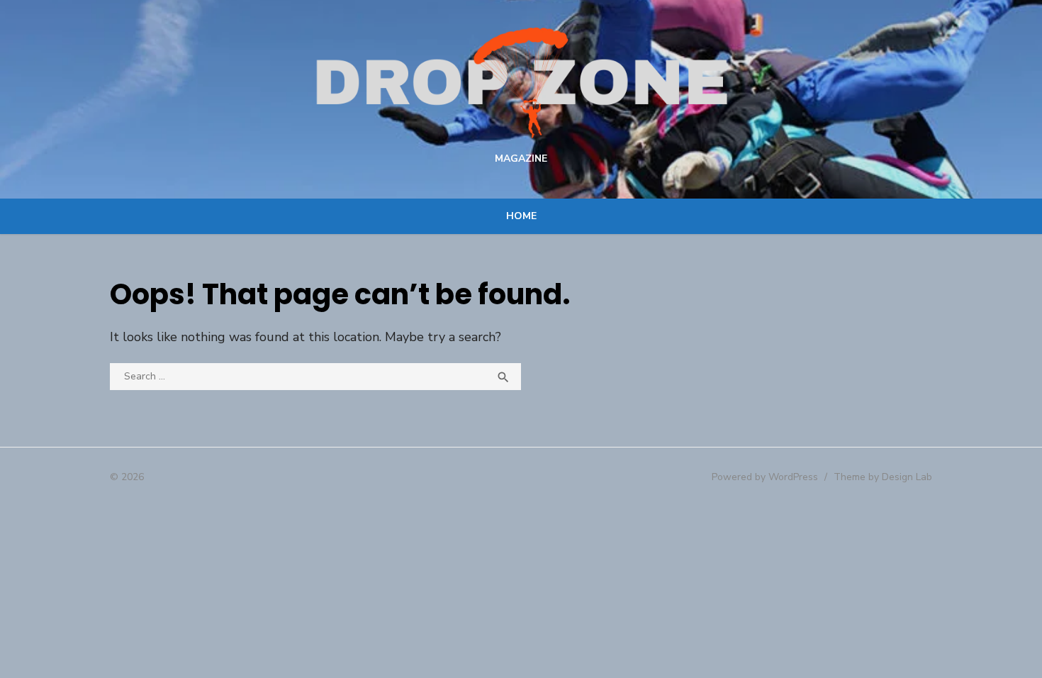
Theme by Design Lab (883, 477)
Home (521, 216)
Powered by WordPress (765, 477)
